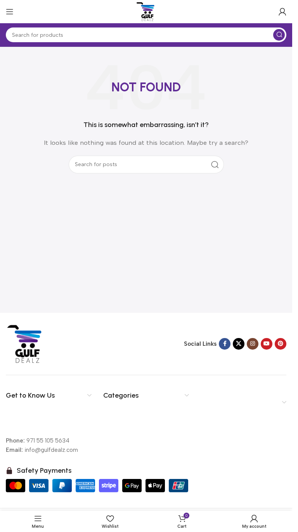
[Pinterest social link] (280, 344)
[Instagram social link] (252, 344)
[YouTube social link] (266, 344)
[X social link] (238, 344)
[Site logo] (146, 11)
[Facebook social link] (224, 344)
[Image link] (25, 343)
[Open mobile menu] (9, 11)
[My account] (282, 11)
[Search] (279, 35)
